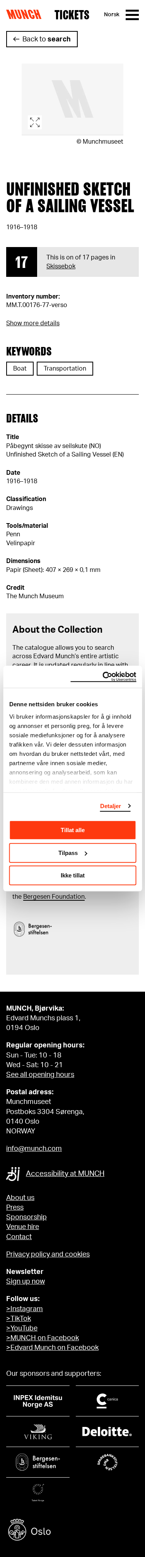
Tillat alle (73, 830)
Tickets (72, 14)
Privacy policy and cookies (48, 1254)
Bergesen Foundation (54, 897)
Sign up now (25, 1281)
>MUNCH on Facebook (42, 1338)
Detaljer (110, 806)
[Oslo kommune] (72, 1531)
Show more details (33, 323)
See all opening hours (40, 1074)
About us (20, 1198)
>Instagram (24, 1309)
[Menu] (132, 15)
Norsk (111, 14)
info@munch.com (34, 1148)
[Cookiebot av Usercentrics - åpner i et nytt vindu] (103, 676)
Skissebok (60, 266)
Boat (20, 369)
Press (15, 1207)
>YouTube (22, 1328)
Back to (46, 39)
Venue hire (22, 1227)
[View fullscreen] (72, 100)
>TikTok (18, 1318)
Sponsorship (26, 1217)
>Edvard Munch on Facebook (52, 1347)
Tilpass (68, 853)
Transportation (65, 369)
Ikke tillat (73, 875)
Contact (19, 1237)
